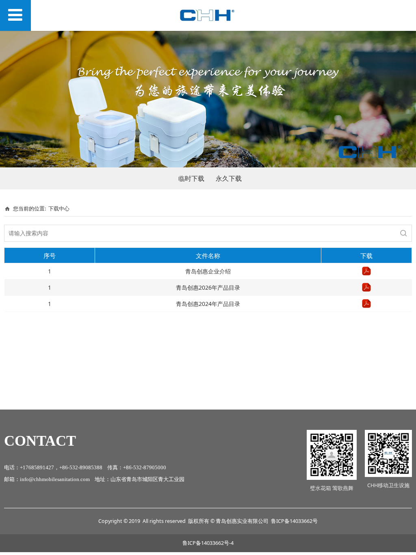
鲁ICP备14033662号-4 (208, 543)
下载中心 (58, 208)
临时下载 (191, 178)
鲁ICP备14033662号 (294, 521)
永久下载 (229, 178)
